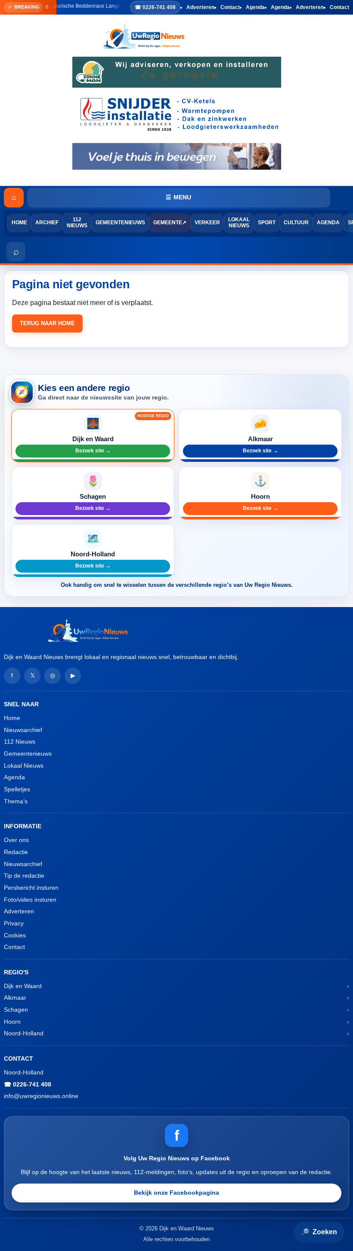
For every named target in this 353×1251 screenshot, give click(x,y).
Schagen (16, 1009)
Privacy (14, 923)
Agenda (255, 7)
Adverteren (200, 7)
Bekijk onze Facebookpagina (176, 1192)
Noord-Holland (23, 1033)
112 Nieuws (77, 223)
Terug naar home (47, 323)
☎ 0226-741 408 (155, 7)
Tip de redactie (24, 875)
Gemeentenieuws (120, 223)
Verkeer (207, 223)
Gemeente (167, 223)
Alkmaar (15, 997)
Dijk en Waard (23, 985)
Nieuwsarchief (23, 729)
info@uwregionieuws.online (41, 1095)
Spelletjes (17, 789)
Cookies (15, 935)
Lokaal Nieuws (239, 223)
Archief (47, 223)
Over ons (16, 839)
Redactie (16, 851)
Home (19, 223)
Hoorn (12, 1021)
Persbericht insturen (31, 887)
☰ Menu (178, 197)
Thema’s (16, 801)
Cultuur (296, 223)
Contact (230, 7)
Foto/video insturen (30, 899)
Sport (267, 223)
